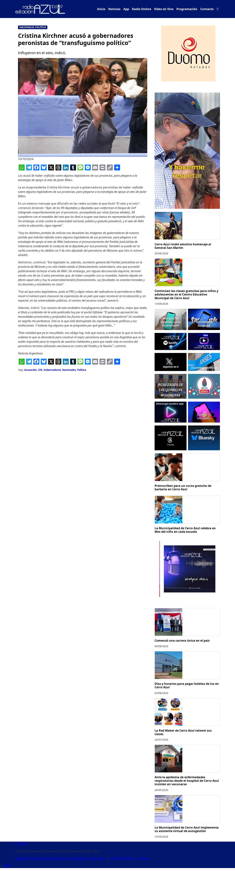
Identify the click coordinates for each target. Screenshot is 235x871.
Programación (186, 9)
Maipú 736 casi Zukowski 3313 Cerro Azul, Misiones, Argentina (60, 858)
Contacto (207, 9)
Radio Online (141, 9)
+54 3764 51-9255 (121, 858)
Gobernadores (52, 370)
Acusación (30, 370)
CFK (40, 370)
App (126, 9)
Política (40, 27)
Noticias (114, 9)
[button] (217, 9)
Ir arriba (21, 844)
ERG (7, 866)
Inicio (101, 9)
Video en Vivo (163, 9)
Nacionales (26, 27)
